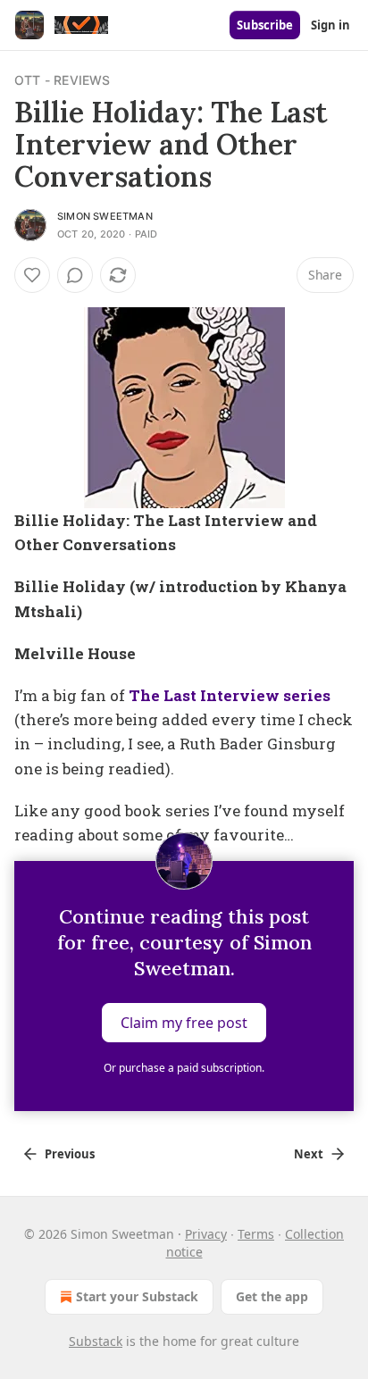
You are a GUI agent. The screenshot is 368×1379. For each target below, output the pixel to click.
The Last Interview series (229, 695)
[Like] (32, 275)
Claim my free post (184, 1022)
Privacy (206, 1233)
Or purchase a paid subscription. (184, 1067)
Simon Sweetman (105, 216)
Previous (70, 1154)
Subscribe (265, 25)
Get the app (272, 1296)
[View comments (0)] (75, 275)
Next (308, 1154)
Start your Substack (137, 1296)
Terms (256, 1233)
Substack (95, 1341)
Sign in (330, 25)
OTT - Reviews (62, 80)
